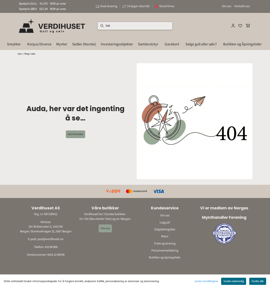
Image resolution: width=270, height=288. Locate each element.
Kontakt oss (242, 6)
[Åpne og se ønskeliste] (240, 26)
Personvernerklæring (164, 250)
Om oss (226, 6)
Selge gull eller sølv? (201, 44)
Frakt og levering (165, 243)
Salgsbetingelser (164, 229)
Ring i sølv (29, 53)
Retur (164, 236)
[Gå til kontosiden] (233, 26)
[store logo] (52, 26)
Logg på (165, 222)
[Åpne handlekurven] (248, 26)
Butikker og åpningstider (165, 257)
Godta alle (258, 281)
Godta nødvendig (234, 281)
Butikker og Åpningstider (242, 44)
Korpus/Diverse (39, 44)
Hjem (20, 53)
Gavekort (172, 44)
